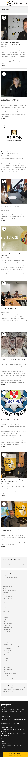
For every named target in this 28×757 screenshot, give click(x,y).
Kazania (6, 619)
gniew (4, 584)
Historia (4, 588)
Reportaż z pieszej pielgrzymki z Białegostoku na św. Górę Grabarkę (13, 720)
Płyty (5, 609)
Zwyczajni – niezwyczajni (8, 678)
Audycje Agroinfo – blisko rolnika (10, 577)
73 (18, 550)
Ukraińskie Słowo (8, 631)
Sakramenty (6, 665)
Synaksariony (7, 667)
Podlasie (5, 621)
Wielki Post (6, 613)
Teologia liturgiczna (8, 669)
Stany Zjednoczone (8, 642)
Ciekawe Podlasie (8, 623)
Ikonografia (5, 592)
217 (13, 552)
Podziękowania (6, 634)
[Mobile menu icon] (2, 3)
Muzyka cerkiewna (7, 601)
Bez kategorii (5, 579)
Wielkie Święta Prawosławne (10, 673)
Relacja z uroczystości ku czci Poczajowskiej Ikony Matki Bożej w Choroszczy (13, 734)
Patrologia (5, 615)
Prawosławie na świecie (8, 636)
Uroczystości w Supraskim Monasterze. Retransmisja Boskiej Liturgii (12, 730)
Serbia (5, 640)
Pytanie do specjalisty (7, 650)
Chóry (5, 602)
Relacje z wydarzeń (7, 652)
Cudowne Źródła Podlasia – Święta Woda (13, 359)
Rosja (5, 637)
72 (16, 550)
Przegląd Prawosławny (9, 598)
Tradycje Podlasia (8, 627)
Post (5, 663)
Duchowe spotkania (7, 582)
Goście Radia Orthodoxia (8, 586)
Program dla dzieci (7, 648)
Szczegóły (3, 65)
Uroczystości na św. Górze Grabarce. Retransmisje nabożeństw (12, 724)
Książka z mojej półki (8, 596)
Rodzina (4, 654)
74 (21, 550)
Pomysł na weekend (8, 625)
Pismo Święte (6, 617)
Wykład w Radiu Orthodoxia (9, 675)
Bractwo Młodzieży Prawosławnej (11, 646)
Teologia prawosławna (8, 656)
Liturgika (6, 658)
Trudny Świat (7, 629)
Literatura (5, 594)
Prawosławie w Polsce (7, 644)
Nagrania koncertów (8, 607)
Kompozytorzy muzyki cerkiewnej (11, 604)
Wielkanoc (6, 671)
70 (10, 550)
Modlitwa (6, 660)
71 (13, 550)
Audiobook (5, 575)
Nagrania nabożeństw (7, 611)
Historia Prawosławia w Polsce (9, 590)
